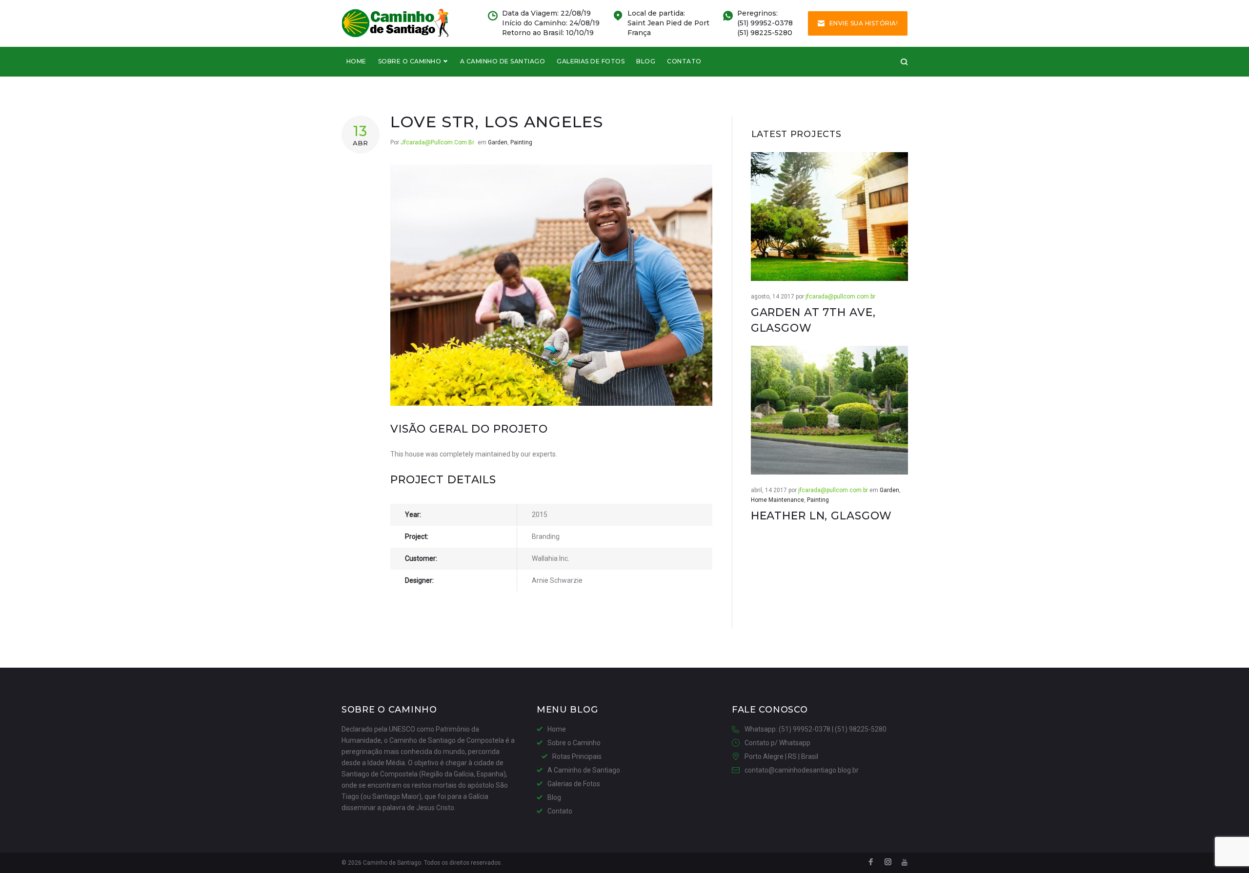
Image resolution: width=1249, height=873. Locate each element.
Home (356, 61)
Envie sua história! (863, 23)
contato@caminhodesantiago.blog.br (802, 770)
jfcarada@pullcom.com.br (437, 142)
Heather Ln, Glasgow (821, 515)
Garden (497, 142)
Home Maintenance (777, 499)
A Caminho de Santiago (502, 61)
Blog (645, 61)
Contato (684, 61)
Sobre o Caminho (409, 61)
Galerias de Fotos (590, 61)
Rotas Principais (577, 756)
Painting (521, 142)
